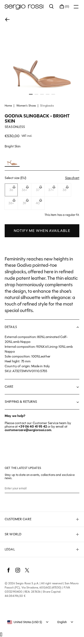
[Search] (51, 6)
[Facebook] (8, 570)
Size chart (72, 178)
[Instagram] (17, 570)
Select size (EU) (42, 178)
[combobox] (24, 622)
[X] (27, 570)
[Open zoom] (42, 55)
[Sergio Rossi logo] (25, 6)
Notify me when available (42, 230)
